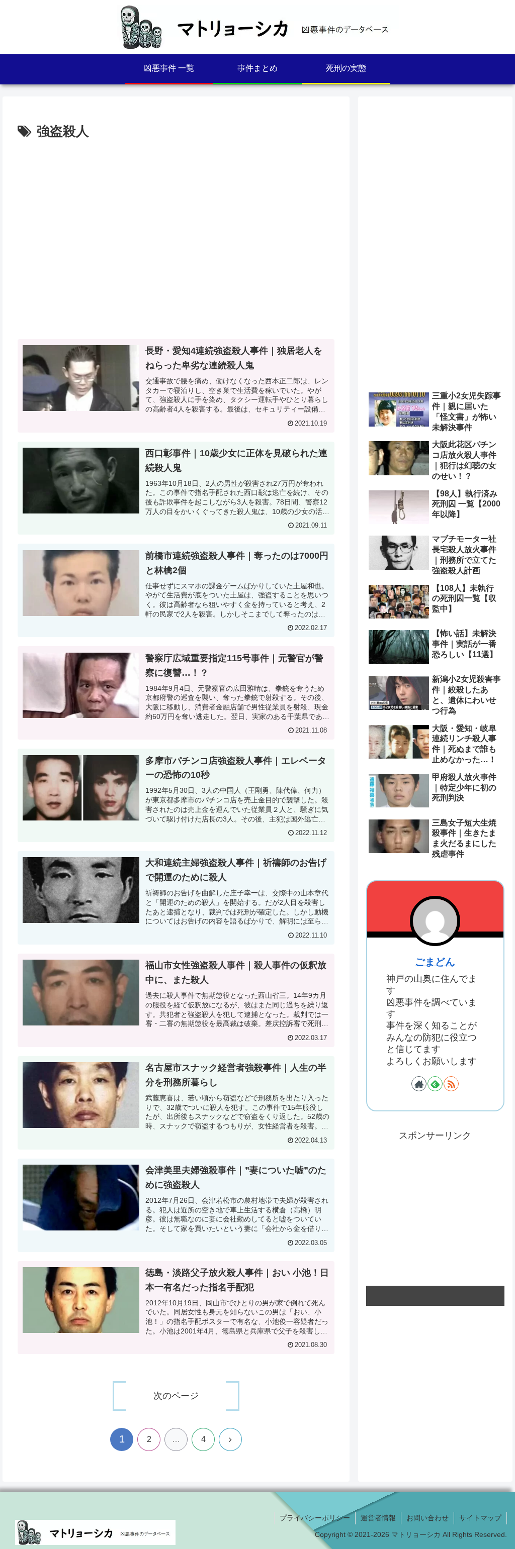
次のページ (176, 1396)
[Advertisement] (93, 243)
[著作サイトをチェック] (418, 1083)
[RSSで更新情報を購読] (451, 1083)
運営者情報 (378, 1518)
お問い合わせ (427, 1518)
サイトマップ (480, 1518)
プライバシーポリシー (315, 1518)
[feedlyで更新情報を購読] (435, 1083)
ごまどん (435, 961)
